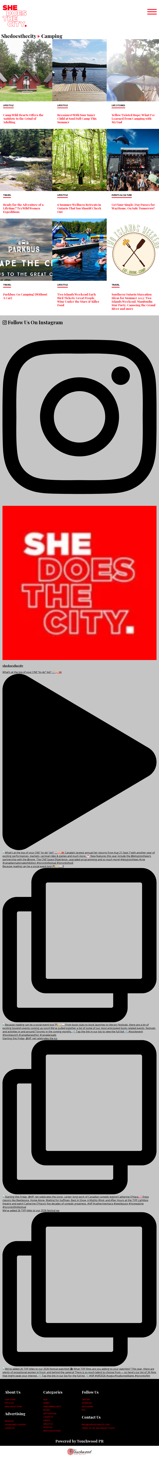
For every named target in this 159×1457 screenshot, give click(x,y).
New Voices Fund (13, 1406)
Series (46, 1403)
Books (46, 1410)
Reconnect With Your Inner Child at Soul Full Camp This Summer (77, 118)
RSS (84, 1410)
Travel (7, 195)
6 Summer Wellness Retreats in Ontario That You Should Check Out (79, 208)
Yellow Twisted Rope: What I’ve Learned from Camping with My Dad (133, 118)
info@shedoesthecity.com (95, 1424)
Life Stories (118, 105)
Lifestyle (8, 105)
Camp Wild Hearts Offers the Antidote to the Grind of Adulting (23, 118)
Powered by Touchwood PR (79, 1441)
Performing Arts (52, 1406)
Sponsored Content (15, 1424)
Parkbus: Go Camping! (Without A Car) (25, 296)
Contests (10, 1428)
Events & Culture (122, 195)
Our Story (10, 1399)
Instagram (87, 1406)
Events (46, 1420)
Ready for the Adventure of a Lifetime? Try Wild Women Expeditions (23, 208)
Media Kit (9, 1421)
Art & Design (49, 1413)
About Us (48, 1423)
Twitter (86, 1399)
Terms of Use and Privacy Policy (98, 1428)
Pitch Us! (9, 1403)
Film (45, 1399)
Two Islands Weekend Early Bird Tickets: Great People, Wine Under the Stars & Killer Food (78, 299)
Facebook (87, 1403)
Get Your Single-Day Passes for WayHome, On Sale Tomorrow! (133, 206)
